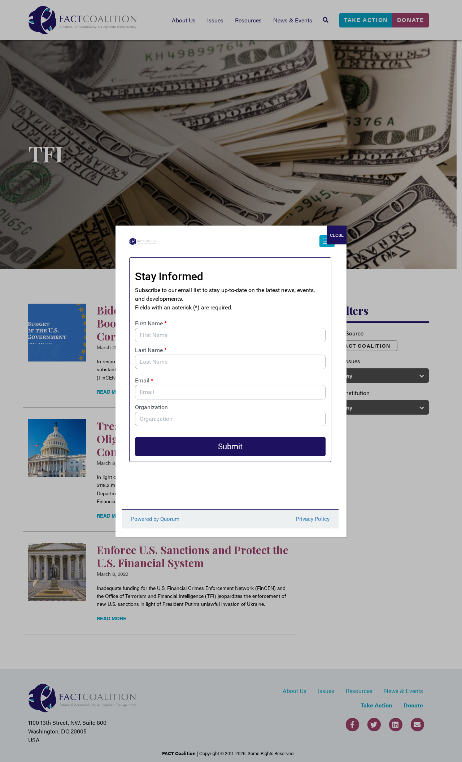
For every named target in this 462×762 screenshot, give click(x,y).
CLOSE (337, 235)
